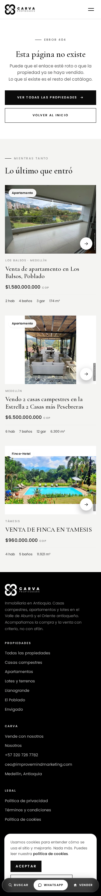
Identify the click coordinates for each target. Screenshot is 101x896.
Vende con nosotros (24, 736)
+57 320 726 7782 (21, 755)
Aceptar (26, 866)
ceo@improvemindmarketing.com (38, 764)
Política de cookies (23, 819)
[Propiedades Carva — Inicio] (20, 9)
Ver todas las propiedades (50, 97)
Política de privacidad (26, 800)
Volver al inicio (51, 115)
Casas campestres (23, 662)
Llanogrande (17, 690)
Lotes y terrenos (20, 681)
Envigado (14, 709)
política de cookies (50, 853)
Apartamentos (19, 671)
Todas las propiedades (27, 653)
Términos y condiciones (28, 810)
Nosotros (13, 745)
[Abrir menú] (91, 9)
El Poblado (15, 700)
